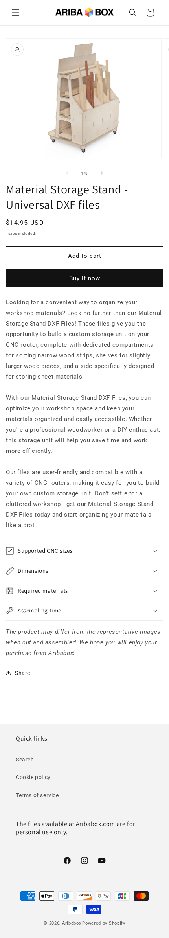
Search (25, 759)
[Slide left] (67, 173)
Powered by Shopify (103, 923)
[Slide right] (101, 173)
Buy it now (84, 278)
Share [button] (22, 673)
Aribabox (71, 923)
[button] (15, 12)
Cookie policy (33, 777)
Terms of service (37, 795)
